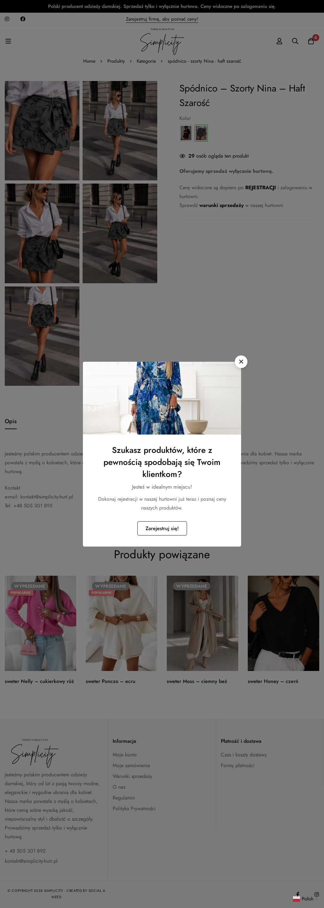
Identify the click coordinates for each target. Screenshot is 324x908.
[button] (241, 361)
